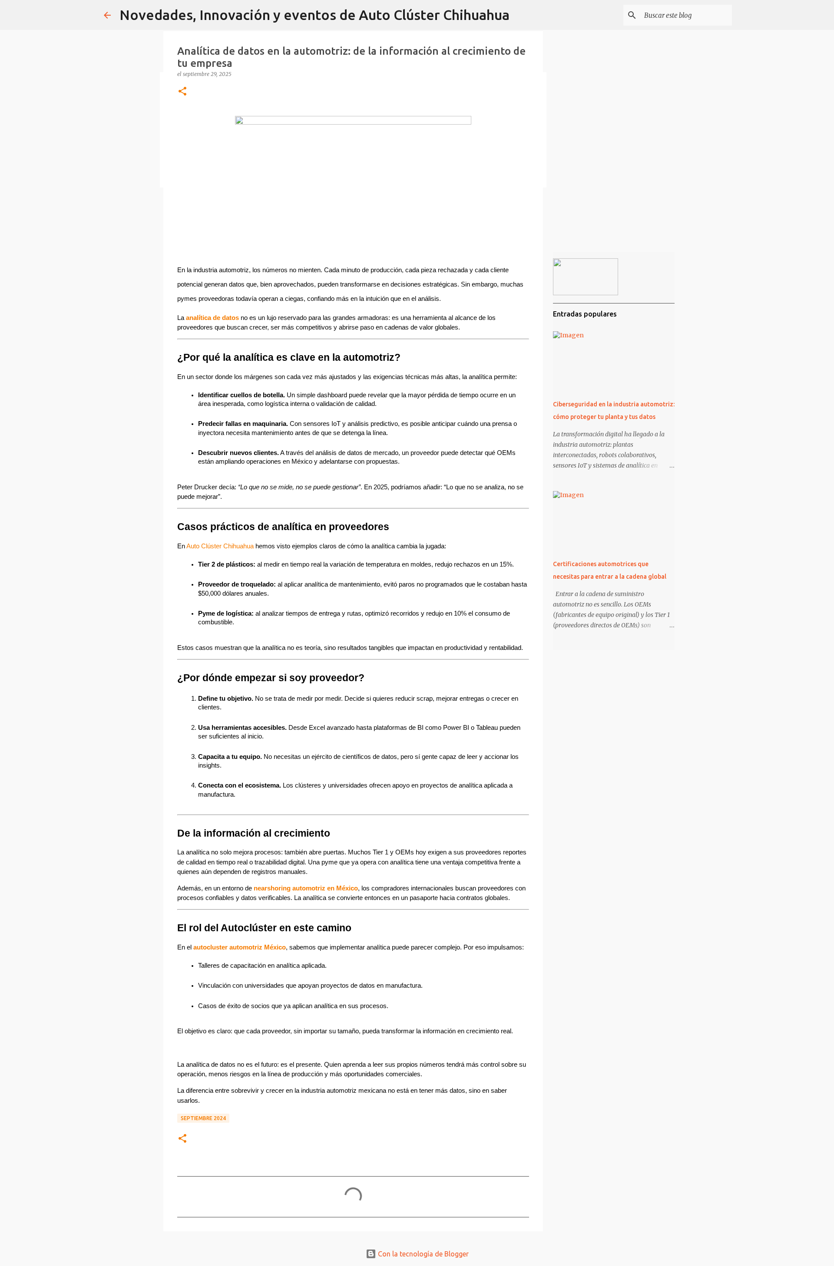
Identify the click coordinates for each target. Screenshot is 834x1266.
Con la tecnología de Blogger (422, 1254)
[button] (182, 92)
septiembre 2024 (203, 1118)
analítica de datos (212, 317)
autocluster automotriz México (239, 947)
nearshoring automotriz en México (306, 888)
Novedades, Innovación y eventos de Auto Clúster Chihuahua (314, 15)
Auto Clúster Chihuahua (220, 546)
